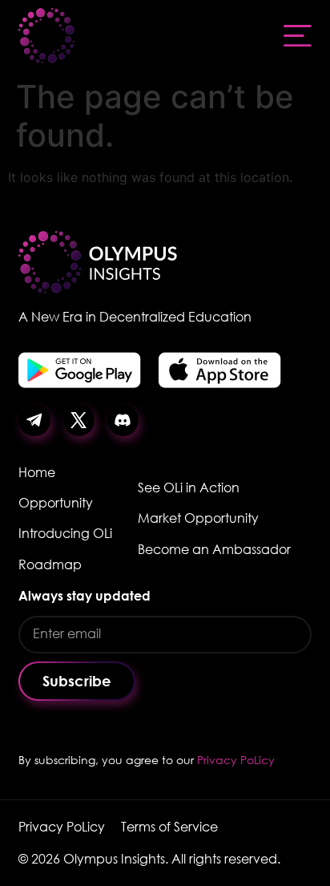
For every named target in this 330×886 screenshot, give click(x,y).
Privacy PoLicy (236, 760)
